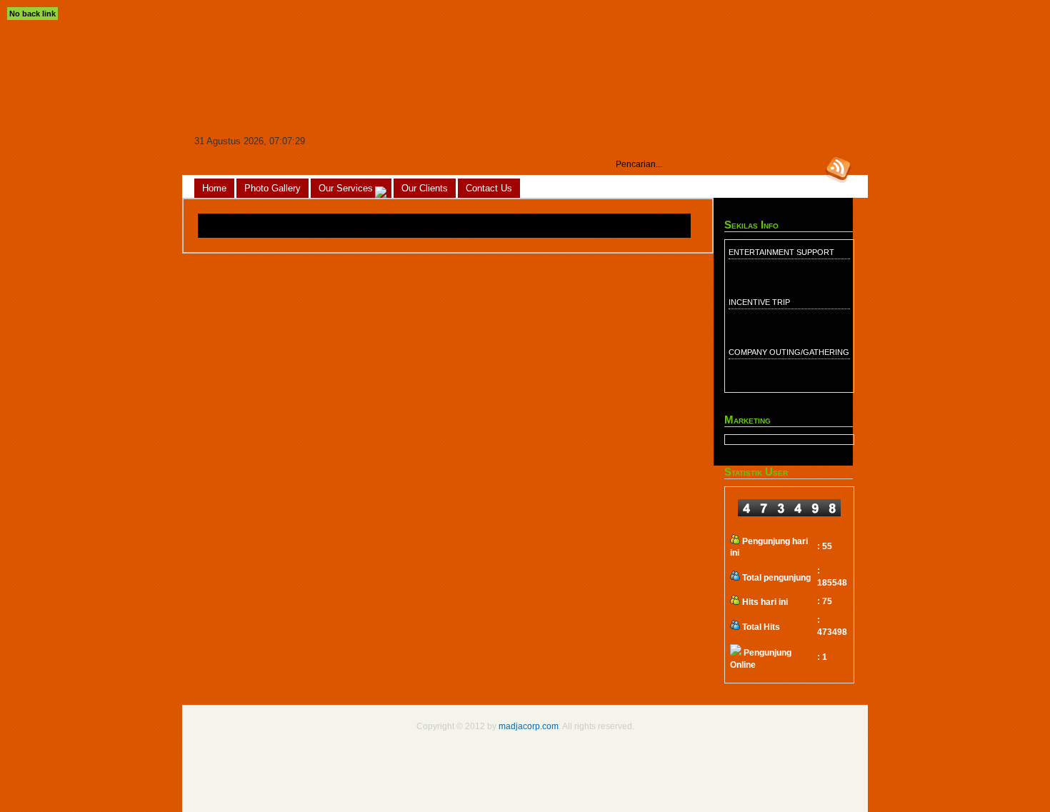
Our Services (346, 188)
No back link (32, 13)
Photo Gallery (272, 188)
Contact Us (489, 188)
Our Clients (424, 188)
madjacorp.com (529, 726)
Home (214, 188)
